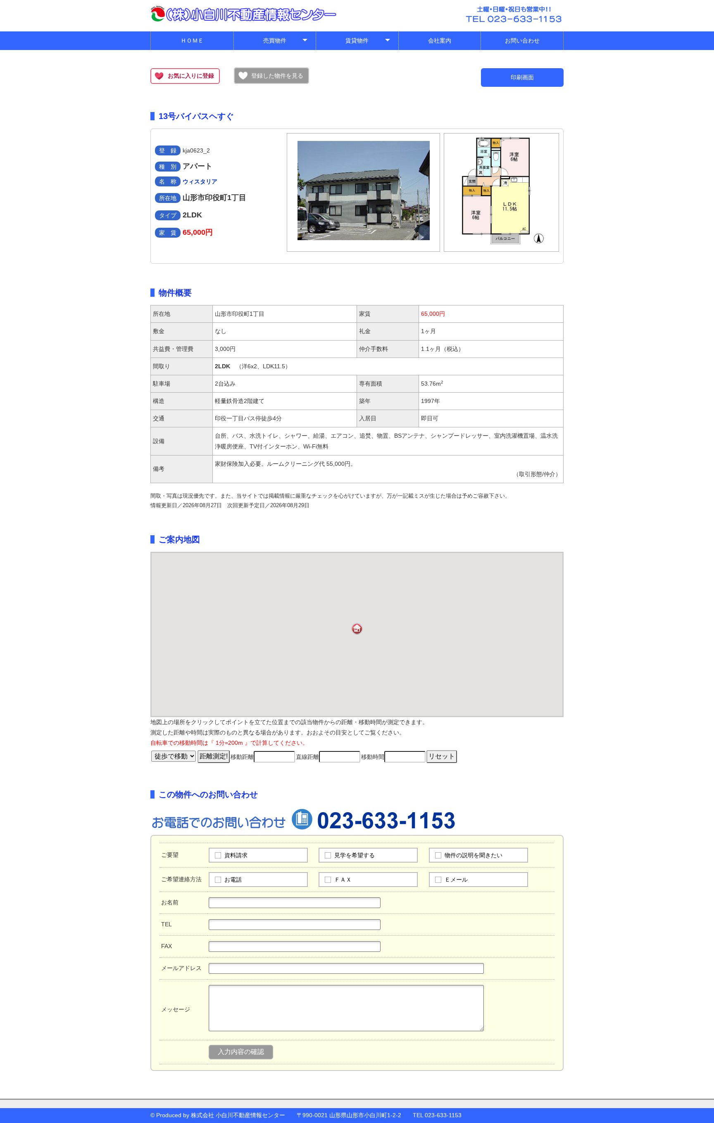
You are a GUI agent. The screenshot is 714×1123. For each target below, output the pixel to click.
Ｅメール (456, 879)
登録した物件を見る (277, 75)
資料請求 (236, 855)
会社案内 (439, 40)
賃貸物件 (367, 42)
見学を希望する (354, 855)
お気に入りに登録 (191, 75)
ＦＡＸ (343, 879)
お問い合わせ (522, 40)
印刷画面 (522, 77)
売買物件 (285, 42)
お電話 (233, 879)
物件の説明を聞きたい (473, 855)
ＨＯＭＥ (192, 40)
